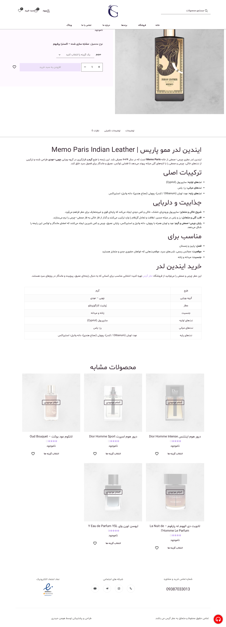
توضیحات (129, 130)
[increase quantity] (99, 67)
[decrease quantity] (85, 67)
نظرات (95, 130)
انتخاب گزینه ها (175, 453)
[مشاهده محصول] (151, 378)
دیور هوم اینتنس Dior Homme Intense (175, 436)
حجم (98, 54)
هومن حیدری (58, 618)
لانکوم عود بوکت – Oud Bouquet (51, 436)
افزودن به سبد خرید (50, 67)
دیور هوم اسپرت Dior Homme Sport (113, 436)
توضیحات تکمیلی (112, 130)
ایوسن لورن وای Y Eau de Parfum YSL (113, 526)
